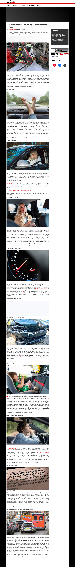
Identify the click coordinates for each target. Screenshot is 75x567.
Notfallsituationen (11, 81)
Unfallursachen (44, 288)
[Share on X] (65, 65)
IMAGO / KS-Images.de (12, 71)
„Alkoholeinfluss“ (12, 458)
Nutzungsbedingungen (10, 564)
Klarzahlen (25, 291)
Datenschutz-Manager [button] (41, 564)
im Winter (47, 175)
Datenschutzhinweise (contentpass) (30, 564)
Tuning (39, 5)
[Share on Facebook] (59, 65)
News (8, 5)
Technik (22, 5)
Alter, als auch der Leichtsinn (42, 452)
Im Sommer (9, 183)
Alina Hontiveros (12, 29)
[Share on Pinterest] (54, 65)
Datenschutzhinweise (19, 564)
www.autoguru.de (65, 564)
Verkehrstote (21, 356)
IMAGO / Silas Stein (12, 281)
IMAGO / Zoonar (11, 445)
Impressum (48, 564)
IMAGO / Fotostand (12, 490)
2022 (44, 454)
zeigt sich (36, 458)
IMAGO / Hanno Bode (12, 535)
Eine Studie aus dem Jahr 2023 (14, 448)
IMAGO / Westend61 (12, 119)
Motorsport (30, 5)
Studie (36, 288)
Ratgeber (15, 5)
